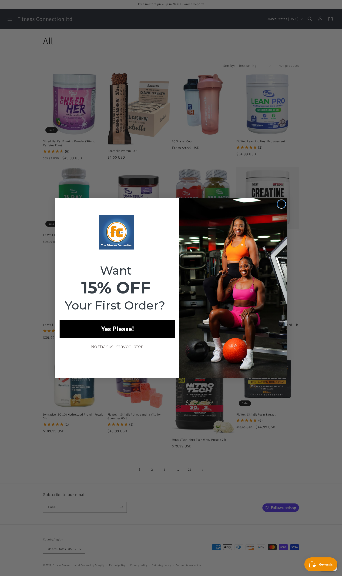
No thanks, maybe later (117, 346)
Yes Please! (117, 329)
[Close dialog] (281, 204)
